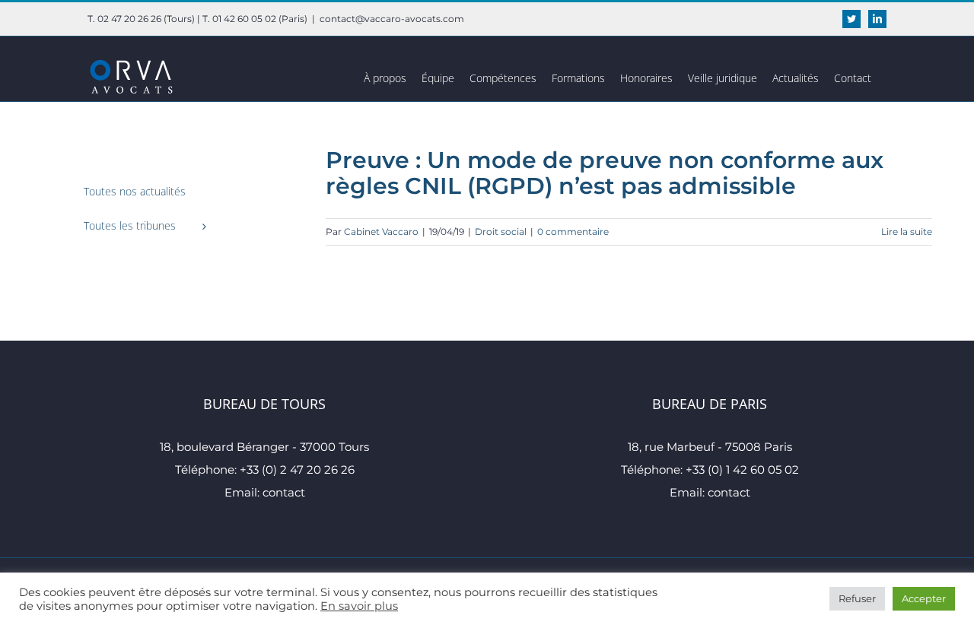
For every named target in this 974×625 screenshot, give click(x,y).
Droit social (501, 231)
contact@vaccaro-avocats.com (392, 18)
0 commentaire (573, 231)
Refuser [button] (857, 598)
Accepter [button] (924, 598)
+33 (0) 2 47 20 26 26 (297, 469)
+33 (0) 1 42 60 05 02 (742, 469)
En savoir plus (359, 606)
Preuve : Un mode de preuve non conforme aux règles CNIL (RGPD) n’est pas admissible (604, 173)
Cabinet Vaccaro (381, 231)
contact (284, 492)
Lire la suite (906, 231)
